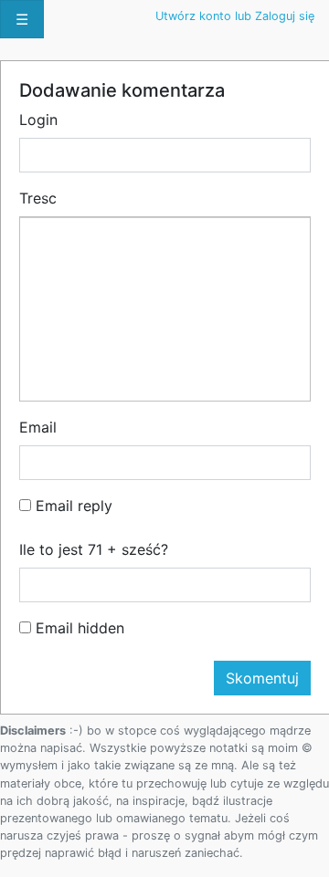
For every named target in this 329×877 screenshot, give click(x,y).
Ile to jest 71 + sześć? (93, 549)
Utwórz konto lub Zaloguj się (234, 16)
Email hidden (77, 628)
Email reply (71, 505)
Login (38, 119)
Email (38, 427)
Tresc (38, 198)
